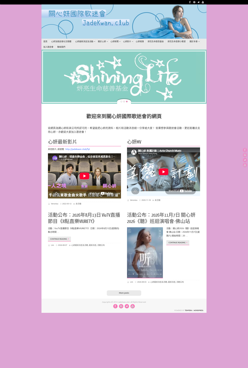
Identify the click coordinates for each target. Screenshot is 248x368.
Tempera (188, 292)
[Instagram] (194, 2)
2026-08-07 (62, 227)
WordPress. (199, 292)
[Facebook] (190, 2)
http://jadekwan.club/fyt (77, 131)
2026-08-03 (141, 263)
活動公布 (101, 227)
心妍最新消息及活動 (79, 227)
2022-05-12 (66, 185)
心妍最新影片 (62, 123)
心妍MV (134, 123)
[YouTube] (203, 2)
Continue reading (58, 220)
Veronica (54, 185)
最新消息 (92, 227)
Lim (52, 227)
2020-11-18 (146, 182)
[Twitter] (198, 2)
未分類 (78, 185)
